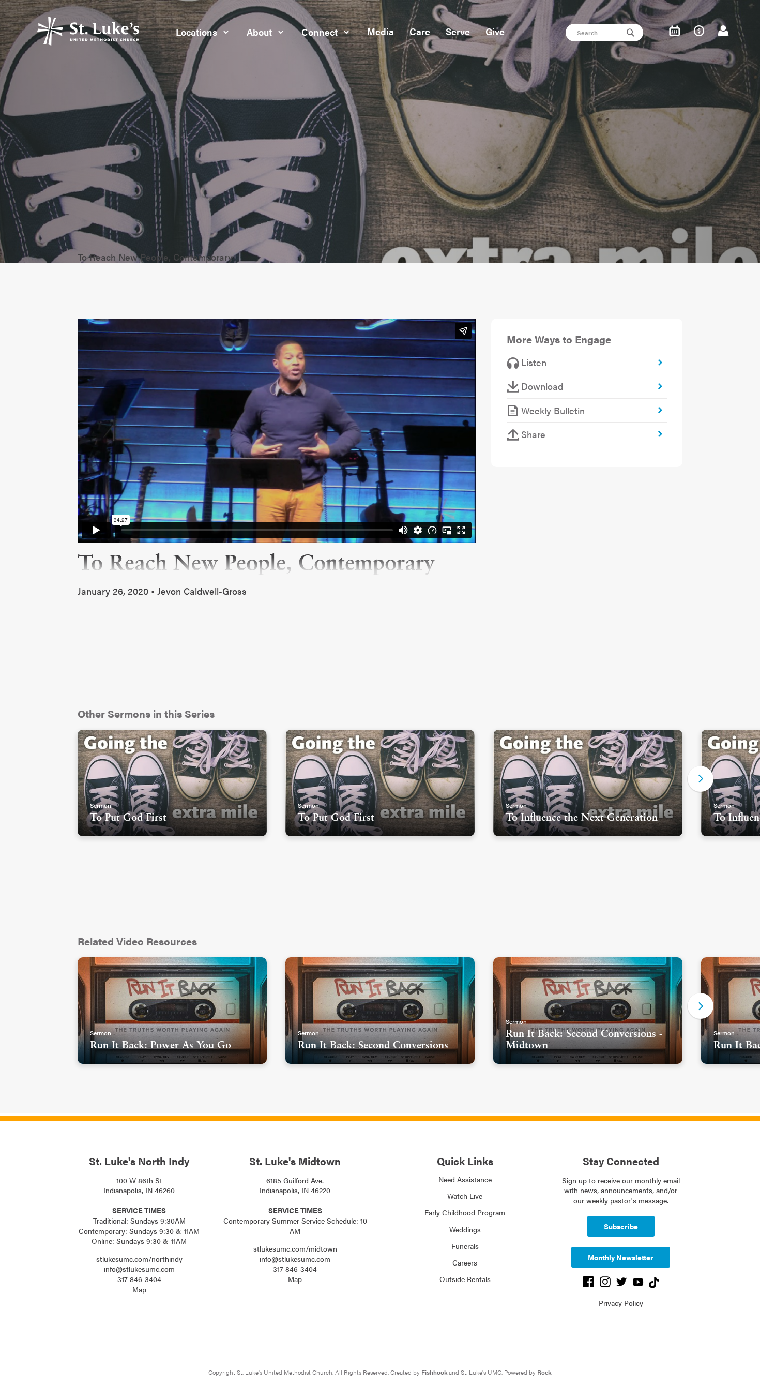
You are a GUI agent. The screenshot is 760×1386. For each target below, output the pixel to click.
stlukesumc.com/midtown (295, 1248)
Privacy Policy (621, 1303)
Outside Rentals (465, 1279)
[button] (700, 779)
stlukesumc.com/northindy (139, 1259)
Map (139, 1289)
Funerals (465, 1246)
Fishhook (434, 1372)
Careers (464, 1262)
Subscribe (621, 1226)
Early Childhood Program (464, 1212)
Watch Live (464, 1196)
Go (631, 32)
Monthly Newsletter (620, 1257)
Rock (544, 1372)
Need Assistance (465, 1179)
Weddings (465, 1229)
